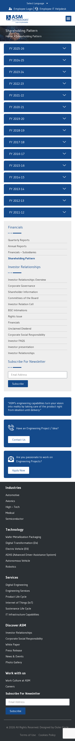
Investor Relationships (21, 353)
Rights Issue (15, 316)
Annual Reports (17, 246)
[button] (68, 18)
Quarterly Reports (18, 240)
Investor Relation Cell (20, 304)
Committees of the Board (23, 298)
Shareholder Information (23, 292)
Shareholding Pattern (21, 258)
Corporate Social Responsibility (26, 334)
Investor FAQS (16, 340)
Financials (14, 322)
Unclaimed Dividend (19, 328)
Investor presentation (21, 347)
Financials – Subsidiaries (22, 252)
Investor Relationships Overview (27, 279)
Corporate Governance (21, 285)
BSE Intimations (17, 310)
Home (9, 36)
